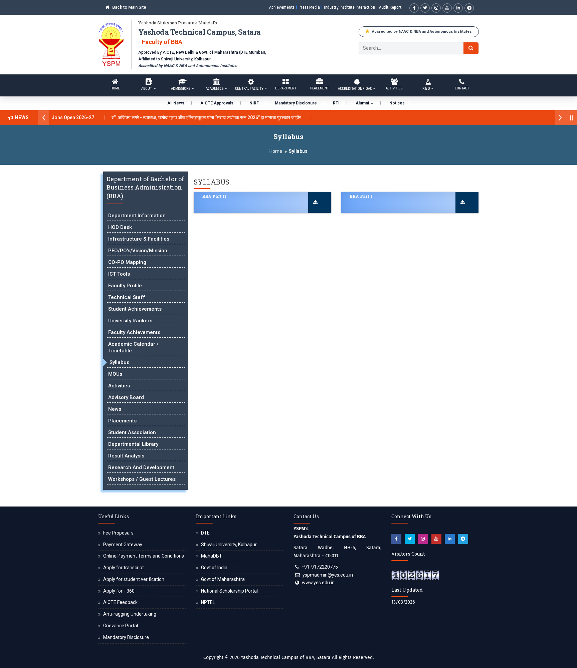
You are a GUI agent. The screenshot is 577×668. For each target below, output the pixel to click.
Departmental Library (133, 444)
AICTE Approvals (216, 103)
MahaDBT (211, 556)
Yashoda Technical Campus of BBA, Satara (286, 657)
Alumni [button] (363, 103)
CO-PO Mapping (127, 262)
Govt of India (214, 567)
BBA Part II (214, 196)
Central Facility (249, 88)
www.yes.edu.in (318, 582)
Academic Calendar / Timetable (133, 347)
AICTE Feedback (120, 602)
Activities (394, 88)
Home (115, 88)
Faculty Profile (125, 286)
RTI (336, 103)
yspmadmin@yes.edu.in (328, 575)
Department (286, 88)
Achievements (282, 7)
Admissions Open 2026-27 (55, 117)
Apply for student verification (133, 579)
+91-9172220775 (320, 567)
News (114, 409)
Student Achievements (135, 309)
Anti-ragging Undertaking (129, 614)
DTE (205, 533)
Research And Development (141, 467)
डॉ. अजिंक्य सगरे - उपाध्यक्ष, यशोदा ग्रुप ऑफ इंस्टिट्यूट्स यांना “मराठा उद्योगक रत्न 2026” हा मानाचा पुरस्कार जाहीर (197, 117)
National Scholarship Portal (229, 591)
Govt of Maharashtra (223, 579)
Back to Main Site (128, 7)
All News (175, 103)
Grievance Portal (120, 625)
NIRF (254, 103)
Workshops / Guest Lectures (142, 479)
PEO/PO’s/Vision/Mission (137, 251)
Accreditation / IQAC (355, 88)
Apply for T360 (119, 591)
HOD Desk (120, 227)
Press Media (309, 7)
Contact (462, 88)
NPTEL (208, 602)
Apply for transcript (123, 567)
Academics (215, 88)
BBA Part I (361, 196)
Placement (319, 88)
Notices (397, 103)
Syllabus (119, 362)
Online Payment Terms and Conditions (143, 556)
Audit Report (390, 7)
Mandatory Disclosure (296, 103)
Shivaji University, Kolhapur (229, 544)
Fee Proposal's (118, 533)
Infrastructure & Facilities (138, 239)
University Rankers (130, 321)
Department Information (137, 216)
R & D (426, 88)
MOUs (115, 374)
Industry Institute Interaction (349, 7)
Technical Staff (126, 297)
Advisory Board (126, 397)
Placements (122, 421)
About (147, 88)
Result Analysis (126, 456)
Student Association (132, 432)
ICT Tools (119, 274)
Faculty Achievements (134, 332)
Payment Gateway (122, 544)
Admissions (181, 88)
